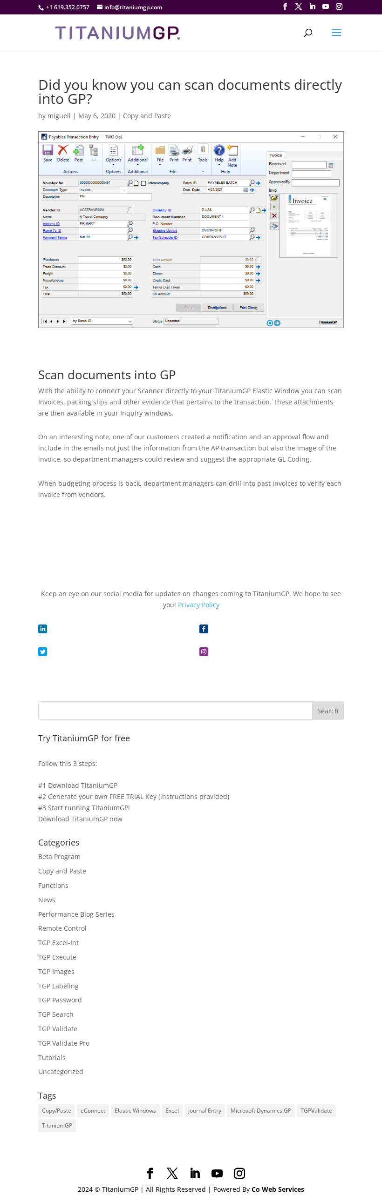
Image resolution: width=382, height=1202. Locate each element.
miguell (59, 115)
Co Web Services (278, 1189)
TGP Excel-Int (58, 942)
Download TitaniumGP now (80, 818)
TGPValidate (316, 1111)
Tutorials (52, 1057)
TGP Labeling (58, 985)
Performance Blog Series (76, 914)
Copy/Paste (56, 1111)
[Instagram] (339, 6)
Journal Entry (204, 1111)
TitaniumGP (57, 1125)
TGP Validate (57, 1028)
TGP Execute (57, 957)
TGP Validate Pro (63, 1043)
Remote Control (62, 928)
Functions (53, 885)
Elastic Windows (135, 1111)
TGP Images (56, 971)
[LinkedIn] (312, 6)
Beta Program (59, 856)
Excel (172, 1111)
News (46, 899)
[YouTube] (325, 6)
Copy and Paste (147, 115)
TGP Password (60, 999)
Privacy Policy (198, 604)
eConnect (93, 1111)
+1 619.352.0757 (68, 7)
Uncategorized (60, 1071)
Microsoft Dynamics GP (261, 1111)
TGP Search (56, 1014)
